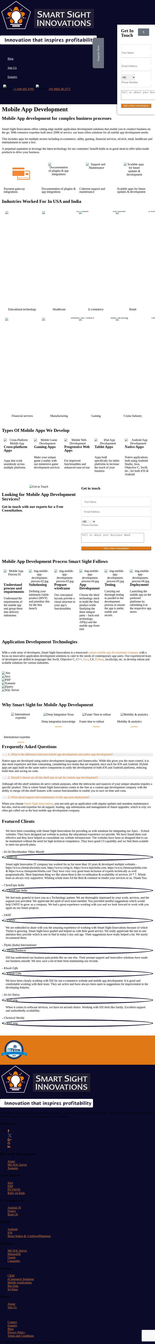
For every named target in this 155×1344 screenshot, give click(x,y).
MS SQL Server (17, 1164)
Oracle (12, 1257)
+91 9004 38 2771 (59, 89)
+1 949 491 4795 (23, 89)
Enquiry (12, 76)
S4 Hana (13, 1289)
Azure (11, 1161)
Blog (10, 58)
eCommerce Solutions (21, 1279)
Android (13, 1229)
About (11, 1304)
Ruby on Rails (16, 1193)
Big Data (13, 1286)
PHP (10, 1186)
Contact (12, 1322)
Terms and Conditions (21, 1335)
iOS (10, 1232)
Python (99, 659)
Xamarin (13, 1168)
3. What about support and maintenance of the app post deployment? (49, 797)
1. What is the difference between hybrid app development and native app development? (60, 754)
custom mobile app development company (113, 652)
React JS (13, 1214)
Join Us (12, 67)
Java (85, 659)
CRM (11, 1275)
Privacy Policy (16, 1332)
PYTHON (14, 1189)
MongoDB (14, 1254)
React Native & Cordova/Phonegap (29, 1236)
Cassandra (14, 1260)
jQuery (12, 1211)
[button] (77, 693)
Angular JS (14, 1207)
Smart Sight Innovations (38, 803)
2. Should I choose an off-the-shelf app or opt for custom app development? (53, 777)
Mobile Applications (20, 1282)
